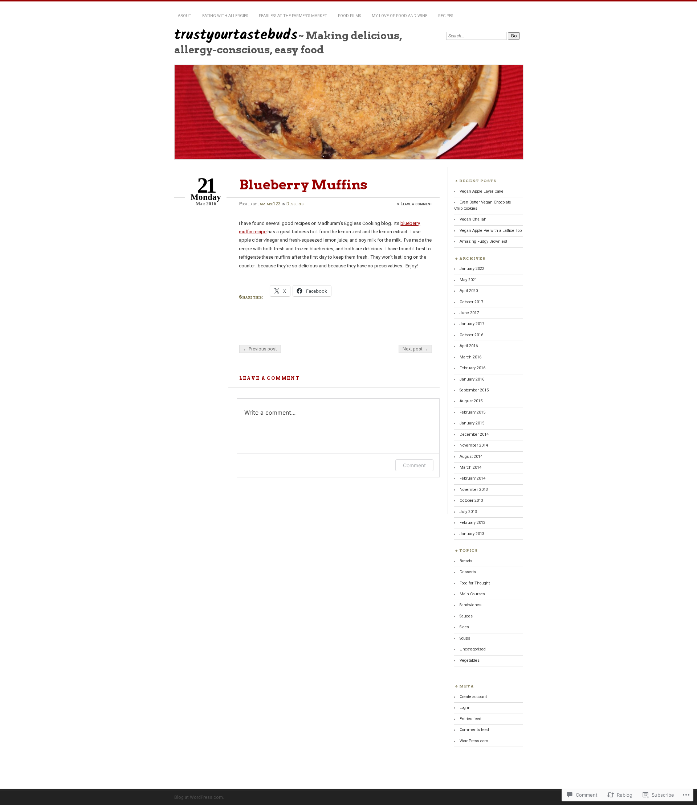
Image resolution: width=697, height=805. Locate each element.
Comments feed (474, 729)
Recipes (445, 15)
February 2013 (472, 522)
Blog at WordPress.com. (199, 797)
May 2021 (468, 280)
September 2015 (474, 390)
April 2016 (469, 346)
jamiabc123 (269, 203)
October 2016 (471, 335)
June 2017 (469, 313)
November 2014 (474, 445)
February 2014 (472, 478)
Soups (465, 638)
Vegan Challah (473, 219)
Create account (473, 696)
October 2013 (471, 500)
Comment (414, 465)
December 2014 (474, 434)
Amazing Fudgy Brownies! (483, 241)
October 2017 (471, 302)
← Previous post (260, 349)
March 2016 (470, 357)
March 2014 (470, 467)
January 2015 (472, 423)
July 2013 (468, 511)
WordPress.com (474, 741)
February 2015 (472, 412)
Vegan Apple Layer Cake (482, 191)
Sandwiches (470, 605)
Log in (465, 707)
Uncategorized (473, 649)
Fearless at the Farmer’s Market (293, 15)
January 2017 (472, 323)
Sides (464, 627)
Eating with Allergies (225, 15)
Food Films (349, 15)
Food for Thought (475, 583)
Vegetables (470, 660)
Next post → (415, 349)
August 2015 (471, 401)
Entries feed (470, 718)
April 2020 (469, 290)
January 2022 (472, 268)
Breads (466, 561)
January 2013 (472, 533)
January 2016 (472, 379)
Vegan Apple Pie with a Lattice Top (491, 230)
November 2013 (474, 489)
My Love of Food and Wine (399, 15)
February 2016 (472, 368)
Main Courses (472, 594)
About (184, 15)
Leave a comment (416, 203)
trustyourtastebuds (236, 35)
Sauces (466, 616)
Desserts (294, 203)
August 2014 (471, 456)
